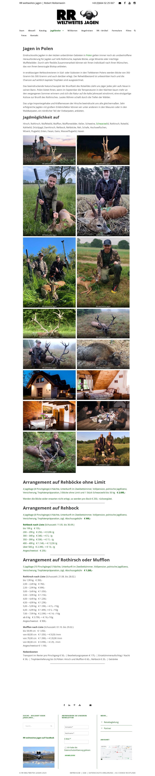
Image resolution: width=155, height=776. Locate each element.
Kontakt (34, 35)
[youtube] (129, 3)
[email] (120, 3)
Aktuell (31, 30)
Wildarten (73, 30)
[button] (49, 150)
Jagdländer (55, 30)
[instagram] (135, 3)
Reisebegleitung (111, 722)
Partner (107, 728)
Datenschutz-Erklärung (101, 773)
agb (84, 773)
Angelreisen (87, 30)
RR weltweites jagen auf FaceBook (38, 737)
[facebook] (124, 3)
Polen (89, 55)
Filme (128, 30)
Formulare (117, 30)
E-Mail (67, 739)
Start (21, 30)
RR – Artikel (102, 30)
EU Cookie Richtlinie (125, 773)
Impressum (75, 773)
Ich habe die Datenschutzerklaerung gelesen (77, 748)
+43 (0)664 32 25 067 (103, 3)
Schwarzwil (101, 123)
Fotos (24, 35)
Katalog (42, 30)
